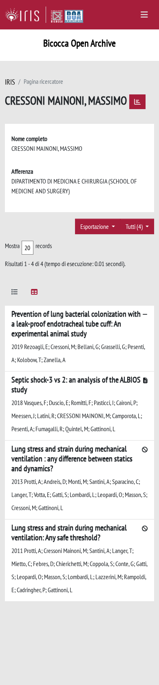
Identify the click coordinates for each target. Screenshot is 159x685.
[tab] (14, 293)
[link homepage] (25, 15)
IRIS (10, 82)
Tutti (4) (135, 226)
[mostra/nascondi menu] (144, 15)
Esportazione (95, 226)
